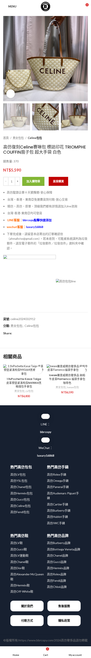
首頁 (6, 138)
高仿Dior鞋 (17, 568)
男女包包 (18, 138)
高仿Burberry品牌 (58, 543)
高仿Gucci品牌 (56, 562)
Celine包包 (35, 138)
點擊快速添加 (37, 220)
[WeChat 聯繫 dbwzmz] (45, 440)
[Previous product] (77, 138)
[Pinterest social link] (25, 333)
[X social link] (20, 333)
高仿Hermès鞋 (20, 585)
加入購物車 (33, 181)
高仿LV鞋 (16, 543)
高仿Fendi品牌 (56, 580)
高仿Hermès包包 (21, 493)
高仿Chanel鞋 (19, 562)
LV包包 (29, 391)
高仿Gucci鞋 (18, 549)
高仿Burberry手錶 (58, 510)
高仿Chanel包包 (21, 487)
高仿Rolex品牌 (56, 574)
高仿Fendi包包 (19, 512)
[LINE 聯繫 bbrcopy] (45, 416)
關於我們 (27, 606)
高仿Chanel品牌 (57, 555)
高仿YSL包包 (18, 480)
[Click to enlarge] (10, 93)
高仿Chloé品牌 (57, 587)
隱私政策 (64, 620)
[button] (38, 370)
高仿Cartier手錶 (57, 504)
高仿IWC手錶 (56, 523)
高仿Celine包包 (20, 506)
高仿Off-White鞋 (21, 591)
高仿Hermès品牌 (58, 568)
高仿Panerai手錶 (58, 487)
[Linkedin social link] (30, 333)
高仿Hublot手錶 (57, 516)
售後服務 (64, 606)
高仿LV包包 (18, 474)
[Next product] (86, 138)
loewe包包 (73, 387)
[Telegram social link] (35, 333)
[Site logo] (45, 6)
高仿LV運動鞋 (19, 555)
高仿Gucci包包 (20, 499)
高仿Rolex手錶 (56, 474)
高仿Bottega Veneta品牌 (63, 549)
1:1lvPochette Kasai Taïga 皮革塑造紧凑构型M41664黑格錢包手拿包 (23, 382)
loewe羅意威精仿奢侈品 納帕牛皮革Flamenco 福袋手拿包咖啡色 (67, 378)
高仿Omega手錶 (58, 480)
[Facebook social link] (15, 333)
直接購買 (58, 181)
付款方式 (27, 620)
